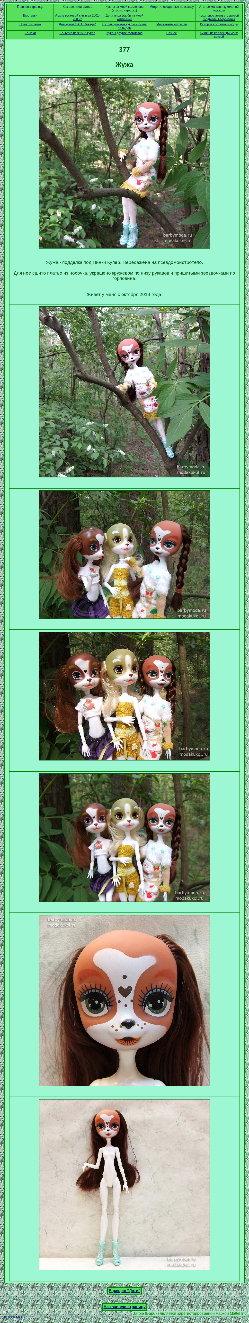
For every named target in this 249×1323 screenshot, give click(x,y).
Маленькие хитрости (171, 24)
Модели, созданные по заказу (172, 7)
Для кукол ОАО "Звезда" (77, 24)
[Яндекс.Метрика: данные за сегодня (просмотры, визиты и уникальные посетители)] (12, 1314)
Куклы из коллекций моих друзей (219, 34)
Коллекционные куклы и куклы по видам (124, 26)
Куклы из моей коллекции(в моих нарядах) (124, 8)
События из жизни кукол (77, 33)
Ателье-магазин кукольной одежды (219, 8)
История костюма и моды (219, 24)
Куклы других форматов (124, 33)
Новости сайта (30, 24)
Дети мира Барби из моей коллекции (124, 17)
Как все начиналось (77, 7)
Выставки (30, 15)
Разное (171, 33)
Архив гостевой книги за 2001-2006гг (77, 17)
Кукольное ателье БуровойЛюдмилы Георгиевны (219, 17)
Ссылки (30, 33)
